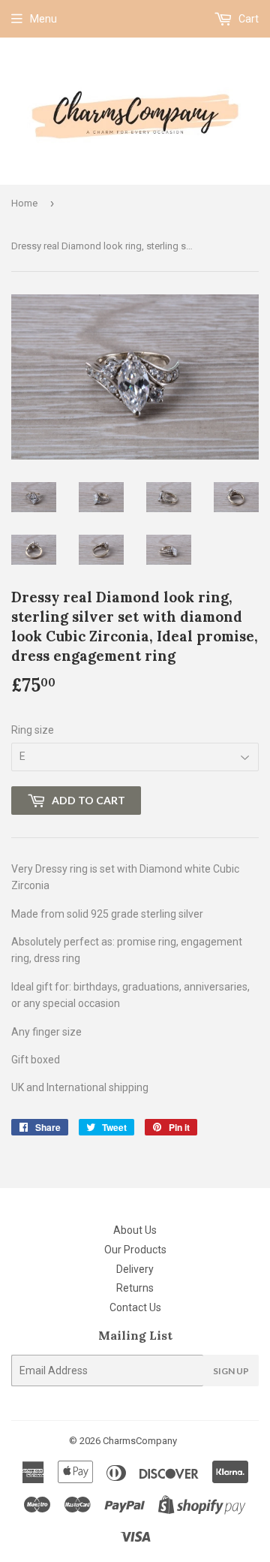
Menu (43, 19)
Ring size (32, 730)
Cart (247, 19)
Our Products (135, 1250)
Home (24, 203)
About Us (135, 1230)
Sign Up (231, 1371)
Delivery (135, 1269)
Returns (135, 1288)
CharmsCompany (140, 1440)
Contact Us (135, 1307)
